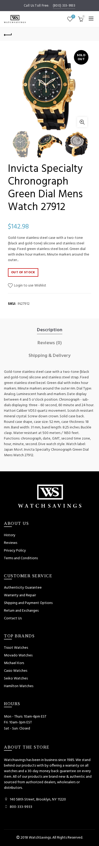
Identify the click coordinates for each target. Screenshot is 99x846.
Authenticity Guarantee (23, 588)
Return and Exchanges (21, 611)
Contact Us (13, 618)
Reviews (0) (49, 343)
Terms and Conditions (21, 558)
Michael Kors (14, 663)
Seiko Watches (16, 678)
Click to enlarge (82, 122)
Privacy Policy (15, 551)
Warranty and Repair (20, 595)
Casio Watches (15, 671)
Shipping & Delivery (49, 356)
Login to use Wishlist (29, 286)
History (9, 535)
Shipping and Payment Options (28, 603)
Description (49, 330)
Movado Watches (18, 655)
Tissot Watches (16, 648)
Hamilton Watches (18, 686)
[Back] (8, 34)
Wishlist (73, 17)
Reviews (10, 543)
